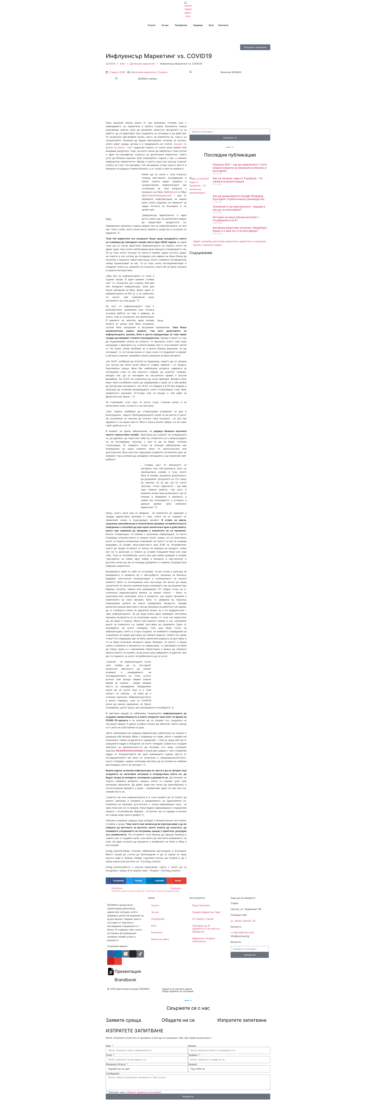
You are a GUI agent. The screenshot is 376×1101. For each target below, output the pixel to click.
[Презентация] (111, 971)
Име (108, 1046)
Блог (211, 25)
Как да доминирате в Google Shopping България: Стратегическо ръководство (238, 197)
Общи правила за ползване (177, 991)
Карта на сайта (160, 939)
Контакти (223, 25)
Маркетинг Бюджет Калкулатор (203, 940)
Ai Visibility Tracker (203, 918)
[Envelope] (118, 961)
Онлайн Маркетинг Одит (206, 912)
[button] (116, 880)
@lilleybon (171, 191)
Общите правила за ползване (144, 1092)
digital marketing (202, 241)
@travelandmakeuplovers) (157, 195)
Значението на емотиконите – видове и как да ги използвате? (239, 208)
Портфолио (181, 25)
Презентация (128, 971)
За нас (155, 912)
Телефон (193, 1055)
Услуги (151, 25)
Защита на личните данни (177, 988)
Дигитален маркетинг (142, 63)
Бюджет (193, 1064)
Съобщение (112, 1073)
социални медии (212, 244)
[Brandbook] (111, 980)
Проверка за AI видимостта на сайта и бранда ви (206, 928)
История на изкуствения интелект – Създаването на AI (236, 219)
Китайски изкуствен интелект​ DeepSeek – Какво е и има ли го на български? (240, 229)
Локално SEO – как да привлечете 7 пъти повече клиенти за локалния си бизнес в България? (240, 167)
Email (109, 1055)
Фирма (192, 1046)
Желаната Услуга (116, 1064)
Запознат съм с (134, 1092)
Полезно (162, 72)
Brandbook (125, 979)
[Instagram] (133, 954)
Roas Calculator (201, 905)
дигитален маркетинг (225, 241)
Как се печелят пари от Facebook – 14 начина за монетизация (237, 180)
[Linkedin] (118, 954)
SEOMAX (111, 63)
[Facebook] (111, 954)
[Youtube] (111, 961)
